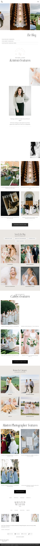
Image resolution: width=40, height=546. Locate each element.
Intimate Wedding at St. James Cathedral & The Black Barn (30, 455)
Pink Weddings (10, 264)
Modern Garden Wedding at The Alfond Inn (30, 326)
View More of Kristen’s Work (20, 224)
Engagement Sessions (30, 394)
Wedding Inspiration (30, 416)
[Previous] (2, 17)
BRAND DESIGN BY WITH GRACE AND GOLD (29, 544)
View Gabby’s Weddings (7, 41)
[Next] (38, 17)
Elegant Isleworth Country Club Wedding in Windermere (10, 486)
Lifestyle (10, 416)
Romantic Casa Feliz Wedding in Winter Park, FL (30, 356)
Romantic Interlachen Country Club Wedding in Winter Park (30, 218)
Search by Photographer (20, 238)
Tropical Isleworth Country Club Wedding (10, 326)
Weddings (10, 394)
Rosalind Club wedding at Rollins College (10, 355)
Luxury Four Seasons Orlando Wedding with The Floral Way (10, 218)
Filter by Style (32, 238)
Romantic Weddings (30, 264)
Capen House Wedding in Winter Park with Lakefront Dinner (30, 486)
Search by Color (8, 238)
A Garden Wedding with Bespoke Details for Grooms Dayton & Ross (10, 187)
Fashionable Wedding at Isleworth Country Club (30, 187)
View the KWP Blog (20, 491)
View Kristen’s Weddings (8, 39)
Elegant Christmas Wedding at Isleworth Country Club (10, 455)
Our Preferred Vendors (30, 286)
